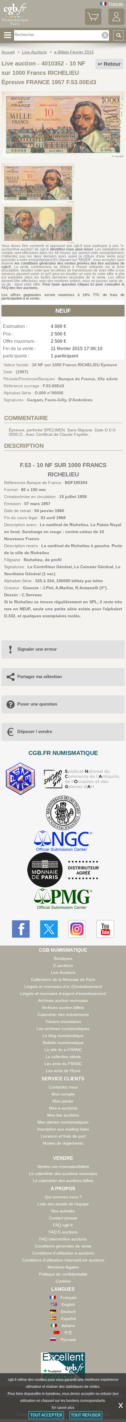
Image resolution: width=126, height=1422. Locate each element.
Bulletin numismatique (63, 1042)
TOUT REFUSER (86, 1415)
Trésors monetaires (63, 1021)
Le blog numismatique (63, 1035)
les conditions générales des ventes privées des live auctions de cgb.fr (63, 265)
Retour (112, 64)
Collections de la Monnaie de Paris (63, 979)
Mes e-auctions (63, 1108)
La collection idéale (63, 1056)
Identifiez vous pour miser (71, 249)
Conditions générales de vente (63, 1246)
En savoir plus (63, 1408)
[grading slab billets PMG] (63, 899)
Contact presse (63, 1218)
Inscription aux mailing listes (63, 1129)
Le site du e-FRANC (63, 1049)
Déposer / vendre (34, 731)
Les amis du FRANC (63, 1063)
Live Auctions (63, 972)
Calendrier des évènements (63, 1014)
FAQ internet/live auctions (63, 1239)
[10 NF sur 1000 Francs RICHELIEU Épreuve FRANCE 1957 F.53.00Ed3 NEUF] (63, 156)
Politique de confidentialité (63, 1274)
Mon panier (63, 1101)
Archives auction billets (63, 1007)
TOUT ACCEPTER (46, 1415)
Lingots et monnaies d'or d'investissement (63, 986)
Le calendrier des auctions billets (63, 1180)
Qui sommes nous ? (63, 1197)
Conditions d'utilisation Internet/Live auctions (63, 1260)
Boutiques (63, 958)
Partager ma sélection (39, 676)
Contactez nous (63, 1087)
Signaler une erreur (37, 649)
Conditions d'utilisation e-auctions (63, 1253)
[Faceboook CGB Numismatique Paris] (21, 929)
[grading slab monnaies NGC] (63, 841)
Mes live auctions (63, 1115)
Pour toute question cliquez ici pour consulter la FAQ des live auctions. (63, 286)
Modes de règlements (63, 1143)
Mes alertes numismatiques (63, 1122)
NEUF (63, 311)
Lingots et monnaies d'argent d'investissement (63, 993)
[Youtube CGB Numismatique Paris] (105, 929)
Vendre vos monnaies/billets (63, 1166)
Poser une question (37, 704)
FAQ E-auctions (63, 1232)
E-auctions (63, 965)
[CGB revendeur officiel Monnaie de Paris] (63, 870)
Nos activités (63, 1211)
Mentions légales (63, 1267)
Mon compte (63, 1094)
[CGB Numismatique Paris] (14, 25)
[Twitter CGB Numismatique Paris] (49, 929)
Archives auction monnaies (63, 1000)
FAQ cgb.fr (63, 1225)
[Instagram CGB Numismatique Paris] (77, 929)
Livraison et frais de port (63, 1136)
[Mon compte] (116, 23)
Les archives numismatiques (63, 1028)
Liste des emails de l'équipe (63, 1204)
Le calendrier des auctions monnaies (63, 1173)
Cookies (63, 1281)
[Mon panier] (93, 23)
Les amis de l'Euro (63, 1070)
